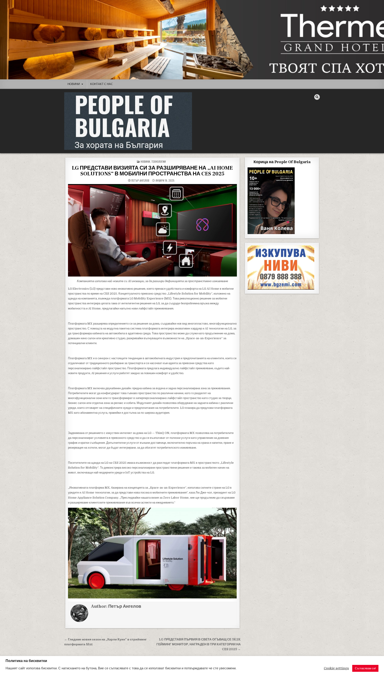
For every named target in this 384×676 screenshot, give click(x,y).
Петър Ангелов (140, 180)
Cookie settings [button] (336, 668)
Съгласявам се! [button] (365, 668)
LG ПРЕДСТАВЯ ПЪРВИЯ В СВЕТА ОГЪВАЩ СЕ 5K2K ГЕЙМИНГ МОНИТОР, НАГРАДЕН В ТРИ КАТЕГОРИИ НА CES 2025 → (198, 644)
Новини (74, 84)
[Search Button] (317, 97)
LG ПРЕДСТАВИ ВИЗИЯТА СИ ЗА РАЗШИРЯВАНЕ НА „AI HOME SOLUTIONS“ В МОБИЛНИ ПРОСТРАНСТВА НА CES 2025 (152, 170)
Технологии (158, 161)
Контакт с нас (101, 84)
